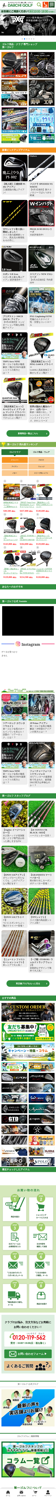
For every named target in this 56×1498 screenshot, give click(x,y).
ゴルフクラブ (14, 452)
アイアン (15, 466)
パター (14, 473)
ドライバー (15, 460)
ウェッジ (41, 466)
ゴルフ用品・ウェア (41, 452)
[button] (22, 38)
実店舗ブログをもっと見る (28, 983)
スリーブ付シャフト (41, 473)
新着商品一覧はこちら (28, 433)
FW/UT (41, 460)
